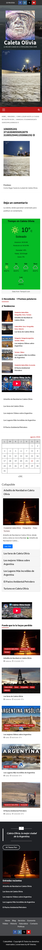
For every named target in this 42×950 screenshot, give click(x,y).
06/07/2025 (15, 738)
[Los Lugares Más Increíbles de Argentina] (7, 354)
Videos (22, 341)
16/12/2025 (17, 699)
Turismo (28, 315)
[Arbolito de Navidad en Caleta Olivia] (7, 316)
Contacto (34, 923)
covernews (20, 944)
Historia (21, 329)
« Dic (20, 476)
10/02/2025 (17, 814)
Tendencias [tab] (9, 306)
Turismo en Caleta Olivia (16, 588)
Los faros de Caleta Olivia (24, 332)
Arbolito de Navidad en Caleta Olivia (23, 318)
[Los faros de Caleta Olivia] (7, 329)
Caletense (8, 661)
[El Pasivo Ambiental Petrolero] (7, 367)
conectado (28, 208)
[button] (3, 110)
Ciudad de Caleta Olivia (21, 313)
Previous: (20, 186)
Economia (32, 365)
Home (7, 920)
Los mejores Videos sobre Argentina (18, 413)
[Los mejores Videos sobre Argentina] (7, 342)
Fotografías (18, 315)
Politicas (21, 926)
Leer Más (8, 546)
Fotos (24, 315)
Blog (14, 920)
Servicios (21, 920)
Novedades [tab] (9, 299)
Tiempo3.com (25, 291)
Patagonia (18, 338)
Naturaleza (23, 923)
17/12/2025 (17, 661)
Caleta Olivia (20, 43)
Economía (31, 920)
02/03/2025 (15, 776)
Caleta (7, 738)
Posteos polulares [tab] (27, 299)
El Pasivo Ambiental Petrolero (15, 427)
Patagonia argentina (27, 338)
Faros (24, 327)
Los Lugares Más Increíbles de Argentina (20, 420)
